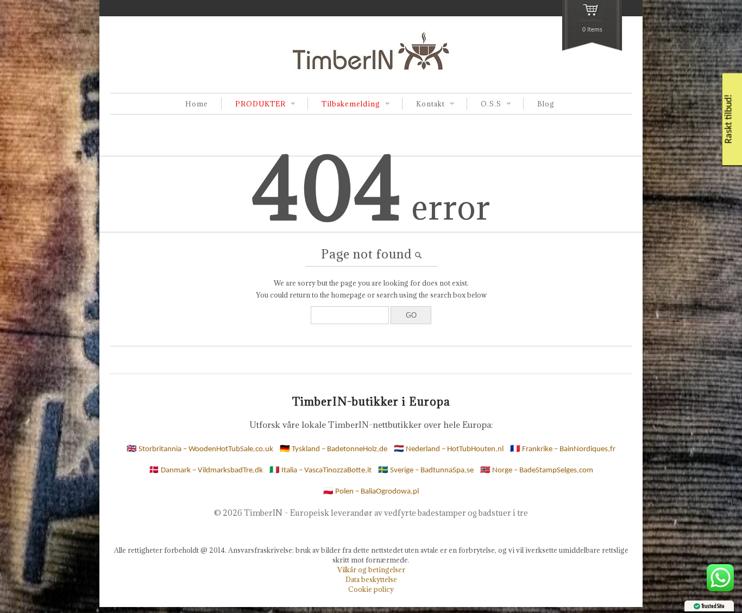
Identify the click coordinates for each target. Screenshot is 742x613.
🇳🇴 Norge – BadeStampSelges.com (536, 470)
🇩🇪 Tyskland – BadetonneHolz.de (333, 449)
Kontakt (423, 104)
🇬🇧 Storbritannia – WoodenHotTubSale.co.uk (200, 449)
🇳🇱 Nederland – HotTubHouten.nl (449, 449)
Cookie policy (371, 589)
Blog (546, 103)
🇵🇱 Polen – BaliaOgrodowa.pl (371, 492)
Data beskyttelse (371, 579)
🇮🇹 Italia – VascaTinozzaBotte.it (320, 470)
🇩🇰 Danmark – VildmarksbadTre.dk (206, 470)
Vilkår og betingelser (371, 569)
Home (196, 103)
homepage (348, 294)
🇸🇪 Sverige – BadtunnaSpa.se (426, 470)
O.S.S (484, 104)
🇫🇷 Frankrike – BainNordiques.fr (562, 449)
